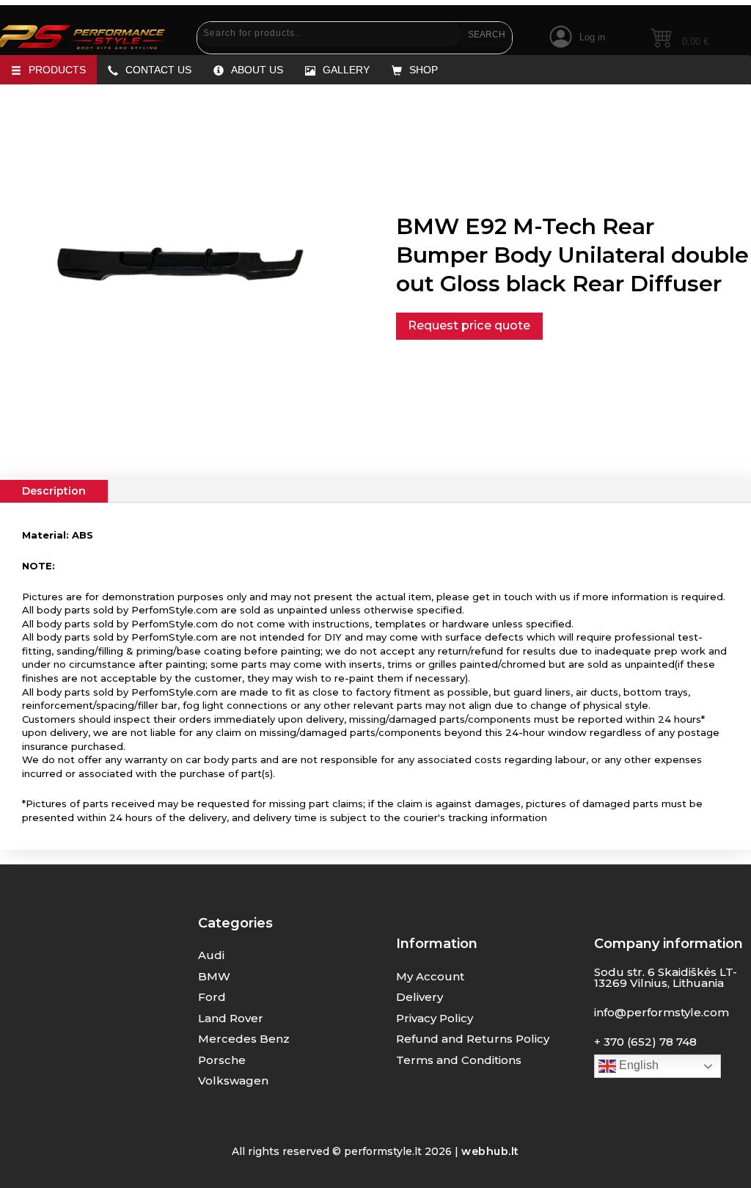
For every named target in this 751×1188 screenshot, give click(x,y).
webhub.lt (490, 1151)
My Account (430, 976)
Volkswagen (233, 1080)
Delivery (419, 997)
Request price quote (469, 325)
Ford (212, 997)
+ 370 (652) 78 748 (645, 1042)
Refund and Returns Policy (472, 1039)
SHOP (423, 70)
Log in (592, 37)
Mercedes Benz (244, 1039)
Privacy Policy (434, 1018)
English (637, 1065)
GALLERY (346, 70)
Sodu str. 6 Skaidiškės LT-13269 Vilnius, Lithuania (665, 977)
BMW (214, 976)
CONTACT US (158, 70)
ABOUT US (257, 70)
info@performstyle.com (661, 1012)
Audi (211, 955)
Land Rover (230, 1018)
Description (54, 491)
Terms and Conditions (458, 1060)
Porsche (222, 1060)
